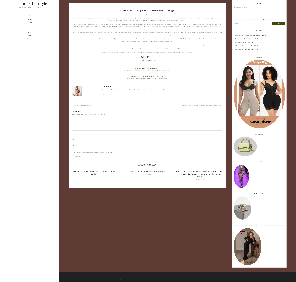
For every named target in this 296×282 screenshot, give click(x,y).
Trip (30, 26)
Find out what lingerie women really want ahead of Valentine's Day (147, 76)
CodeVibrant (290, 279)
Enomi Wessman (107, 87)
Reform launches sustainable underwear (82, 105)
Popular (30, 35)
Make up (30, 29)
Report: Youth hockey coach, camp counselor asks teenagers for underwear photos (201, 105)
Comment (74, 118)
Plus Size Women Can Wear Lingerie (147, 61)
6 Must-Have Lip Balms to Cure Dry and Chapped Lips (247, 49)
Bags (147, 7)
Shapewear (29, 39)
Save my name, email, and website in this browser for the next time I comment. (93, 152)
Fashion (30, 16)
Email (73, 139)
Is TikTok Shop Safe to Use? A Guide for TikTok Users (247, 46)
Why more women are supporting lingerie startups (147, 68)
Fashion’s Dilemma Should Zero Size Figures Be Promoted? (249, 42)
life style (29, 19)
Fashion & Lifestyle (29, 3)
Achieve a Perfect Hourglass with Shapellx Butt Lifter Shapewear (250, 35)
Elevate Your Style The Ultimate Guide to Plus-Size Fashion (249, 38)
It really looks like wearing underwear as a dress (147, 171)
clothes (29, 32)
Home (29, 13)
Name (73, 133)
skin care (29, 22)
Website (74, 146)
